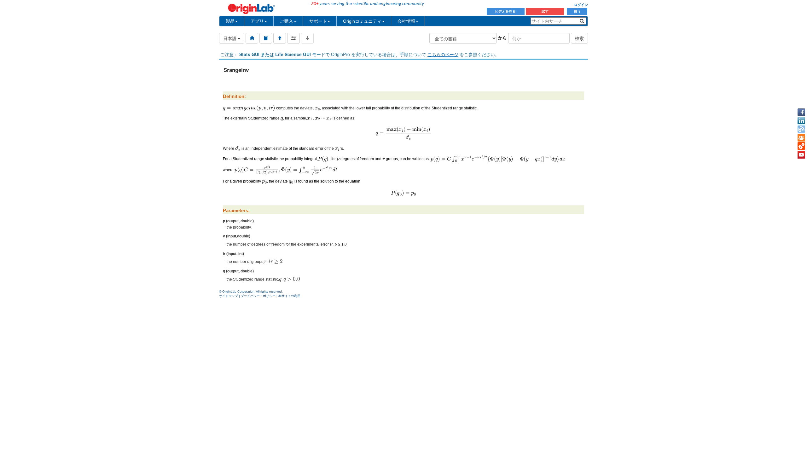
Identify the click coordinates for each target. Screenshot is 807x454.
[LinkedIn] (801, 121)
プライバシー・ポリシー (258, 296)
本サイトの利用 (289, 296)
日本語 (230, 38)
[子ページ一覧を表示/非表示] (307, 38)
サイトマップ (228, 296)
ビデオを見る (506, 11)
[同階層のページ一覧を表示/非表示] (293, 38)
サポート (318, 21)
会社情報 (406, 21)
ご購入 (286, 21)
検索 (579, 38)
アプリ (257, 21)
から (502, 37)
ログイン (581, 5)
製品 (230, 21)
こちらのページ (442, 54)
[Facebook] (801, 112)
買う (577, 11)
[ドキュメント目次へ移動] (252, 38)
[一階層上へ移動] (279, 38)
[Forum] (801, 138)
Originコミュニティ (362, 21)
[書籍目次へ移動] (265, 38)
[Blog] (801, 129)
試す (545, 11)
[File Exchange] (801, 146)
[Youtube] (801, 155)
